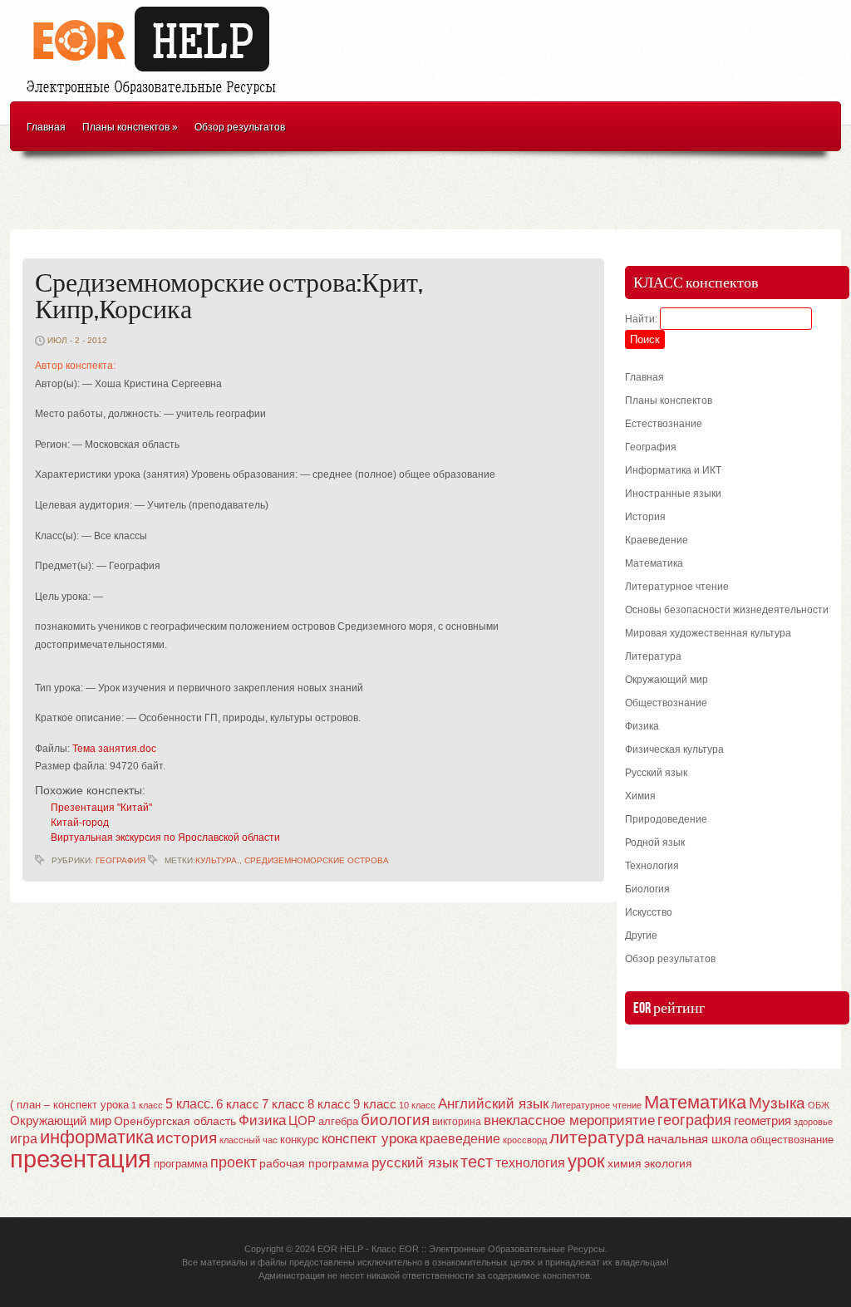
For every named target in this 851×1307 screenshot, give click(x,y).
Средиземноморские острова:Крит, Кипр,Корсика (229, 297)
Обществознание (666, 703)
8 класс (329, 1104)
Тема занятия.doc (114, 748)
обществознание (792, 1140)
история (186, 1138)
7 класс (283, 1104)
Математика (654, 563)
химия (625, 1163)
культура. (217, 860)
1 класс (147, 1105)
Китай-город (80, 822)
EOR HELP (340, 1249)
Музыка (777, 1103)
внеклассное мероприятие (569, 1120)
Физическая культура (674, 749)
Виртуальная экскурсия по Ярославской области (165, 837)
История (645, 517)
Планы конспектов (130, 127)
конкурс (299, 1139)
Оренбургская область (175, 1121)
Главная (46, 127)
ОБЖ (818, 1105)
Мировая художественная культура (708, 633)
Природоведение (666, 819)
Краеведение (656, 540)
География (120, 860)
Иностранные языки (673, 493)
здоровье (813, 1122)
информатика (97, 1137)
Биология (647, 889)
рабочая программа (314, 1163)
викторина (456, 1122)
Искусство (648, 912)
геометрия (762, 1120)
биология (395, 1119)
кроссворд (525, 1140)
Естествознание (663, 424)
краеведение (460, 1138)
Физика (642, 726)
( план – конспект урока (69, 1104)
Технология (652, 866)
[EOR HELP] (155, 96)
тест (476, 1161)
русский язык (414, 1163)
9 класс (374, 1104)
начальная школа (697, 1139)
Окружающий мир (666, 679)
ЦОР (302, 1121)
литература (597, 1137)
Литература (653, 656)
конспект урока (369, 1138)
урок (586, 1161)
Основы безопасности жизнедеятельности (727, 610)
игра (23, 1139)
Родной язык (655, 842)
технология (530, 1162)
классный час (248, 1140)
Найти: (641, 319)
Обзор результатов (239, 127)
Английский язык (493, 1103)
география (694, 1120)
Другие (641, 935)
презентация (80, 1158)
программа (181, 1163)
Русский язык (656, 773)
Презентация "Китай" (101, 807)
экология (668, 1163)
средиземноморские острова (316, 860)
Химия (640, 796)
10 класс (417, 1105)
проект (233, 1162)
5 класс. (189, 1104)
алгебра (338, 1121)
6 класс (237, 1104)
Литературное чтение (677, 586)
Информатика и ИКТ (673, 470)
